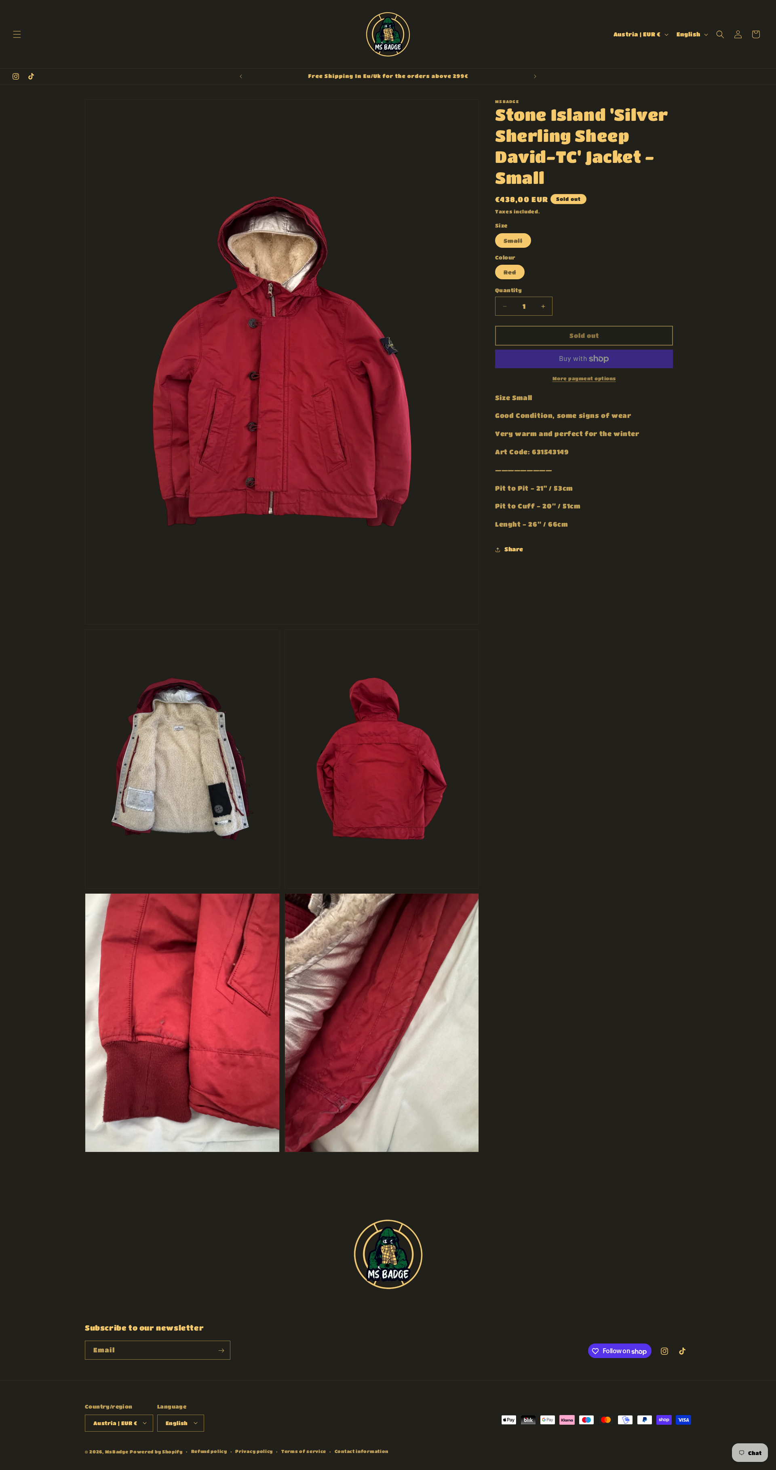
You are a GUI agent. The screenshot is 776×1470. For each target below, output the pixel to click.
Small (517, 242)
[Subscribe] (221, 1350)
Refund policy (209, 1450)
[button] (17, 34)
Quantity (508, 290)
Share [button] (513, 549)
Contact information (361, 1450)
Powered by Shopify (156, 1451)
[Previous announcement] (241, 76)
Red (514, 274)
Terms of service (303, 1450)
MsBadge (117, 1451)
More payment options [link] (584, 378)
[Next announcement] (535, 76)
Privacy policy (254, 1450)
